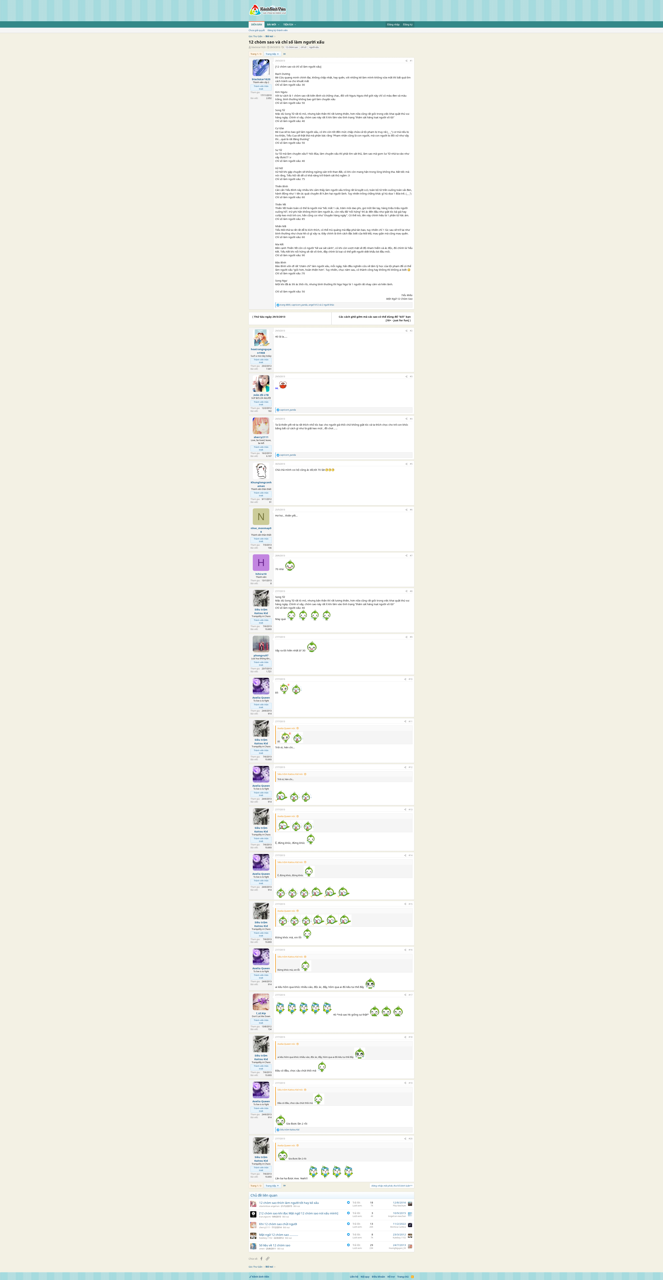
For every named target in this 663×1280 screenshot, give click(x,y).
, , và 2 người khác (307, 305)
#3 (411, 376)
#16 (410, 949)
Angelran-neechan (397, 1216)
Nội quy (365, 1276)
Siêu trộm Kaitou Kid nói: (290, 774)
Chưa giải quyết (257, 30)
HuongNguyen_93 (397, 1248)
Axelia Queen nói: (286, 728)
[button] (278, 25)
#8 (411, 591)
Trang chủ (403, 1276)
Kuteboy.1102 (265, 1237)
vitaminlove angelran (269, 1206)
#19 (410, 1083)
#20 (410, 1138)
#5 (411, 463)
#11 (410, 721)
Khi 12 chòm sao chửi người (278, 1224)
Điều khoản (378, 1276)
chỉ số (303, 47)
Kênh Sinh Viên (260, 1276)
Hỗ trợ (391, 1276)
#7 (411, 555)
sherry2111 (264, 1227)
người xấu (314, 47)
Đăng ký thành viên (278, 30)
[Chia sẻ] (406, 61)
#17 (410, 994)
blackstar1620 (258, 47)
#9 (411, 637)
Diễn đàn (256, 24)
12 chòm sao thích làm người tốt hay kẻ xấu (289, 1203)
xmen (262, 1248)
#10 (410, 679)
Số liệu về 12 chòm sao (274, 1245)
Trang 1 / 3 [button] (256, 53)
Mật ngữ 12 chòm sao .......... (278, 1235)
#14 (410, 855)
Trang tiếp (271, 53)
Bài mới (271, 24)
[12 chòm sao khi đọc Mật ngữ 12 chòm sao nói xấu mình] (298, 1213)
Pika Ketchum (399, 1205)
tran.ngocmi (265, 1216)
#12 (410, 767)
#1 (411, 60)
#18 (410, 1037)
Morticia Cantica (398, 1226)
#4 (411, 418)
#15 (410, 904)
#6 (411, 509)
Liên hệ (354, 1276)
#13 (410, 809)
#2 (411, 330)
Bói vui (297, 1206)
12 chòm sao (292, 47)
